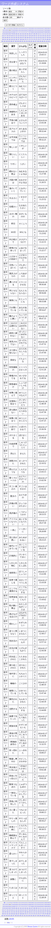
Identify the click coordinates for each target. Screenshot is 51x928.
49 (30, 30)
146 (21, 37)
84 (38, 32)
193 (27, 41)
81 (34, 32)
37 (11, 30)
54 (38, 30)
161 (5, 39)
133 (41, 35)
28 (45, 28)
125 (23, 35)
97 (11, 34)
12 (19, 28)
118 (7, 35)
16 (25, 28)
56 (42, 30)
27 (43, 28)
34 (6, 30)
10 (16, 28)
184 (7, 41)
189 (18, 41)
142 (12, 37)
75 (24, 32)
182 (2, 41)
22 (35, 28)
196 (33, 41)
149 (27, 37)
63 (5, 32)
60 (48, 30)
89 (46, 32)
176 (38, 39)
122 (16, 35)
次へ (49, 41)
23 (37, 28)
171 (27, 39)
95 (8, 34)
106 (30, 34)
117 (5, 35)
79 (30, 32)
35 (8, 30)
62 (3, 32)
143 (14, 37)
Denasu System (32, 926)
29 (46, 28)
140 (7, 37)
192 (25, 41)
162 (7, 39)
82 (35, 32)
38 (13, 30)
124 (21, 35)
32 (3, 30)
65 (8, 32)
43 (21, 30)
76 (25, 32)
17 (27, 28)
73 (21, 32)
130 (34, 35)
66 (9, 32)
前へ (5, 28)
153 (36, 37)
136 (47, 35)
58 (45, 30)
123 (18, 35)
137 (50, 35)
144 (16, 37)
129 (32, 35)
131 (36, 35)
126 (25, 35)
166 (16, 39)
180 (47, 39)
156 (43, 37)
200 (42, 41)
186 (11, 41)
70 (16, 32)
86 (42, 32)
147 (23, 37)
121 (14, 35)
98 (12, 34)
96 (9, 34)
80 (32, 32)
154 (38, 37)
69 (14, 32)
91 (50, 32)
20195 (11, 919)
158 (47, 37)
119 (10, 35)
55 (40, 30)
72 (19, 32)
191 (22, 41)
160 (3, 39)
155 (41, 37)
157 (45, 37)
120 (12, 35)
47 (27, 30)
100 (16, 34)
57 (43, 30)
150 (30, 37)
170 (25, 39)
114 (47, 34)
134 (43, 35)
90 (48, 32)
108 (34, 34)
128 (30, 35)
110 (38, 34)
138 (3, 37)
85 (40, 32)
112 (43, 34)
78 (29, 32)
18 (29, 28)
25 (40, 28)
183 (4, 41)
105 (27, 34)
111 (41, 34)
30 (48, 28)
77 (27, 32)
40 (16, 30)
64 (6, 32)
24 (38, 28)
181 (50, 39)
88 (45, 32)
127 (27, 35)
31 (50, 28)
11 (17, 28)
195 (31, 41)
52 (35, 30)
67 (11, 32)
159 (50, 37)
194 (29, 41)
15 (24, 28)
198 (38, 41)
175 (36, 39)
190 (20, 41)
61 (50, 30)
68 (13, 32)
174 (34, 39)
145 (18, 37)
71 (17, 32)
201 (45, 41)
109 (36, 34)
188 (16, 41)
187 (13, 41)
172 (30, 39)
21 (34, 28)
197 (36, 41)
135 (45, 35)
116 (3, 35)
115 (50, 34)
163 (10, 39)
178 (43, 39)
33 (5, 30)
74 (22, 32)
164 (12, 39)
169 (23, 39)
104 (25, 34)
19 (30, 28)
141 (10, 37)
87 (43, 32)
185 (9, 41)
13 (21, 28)
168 (21, 39)
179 (45, 39)
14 (22, 28)
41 (17, 30)
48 (29, 30)
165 (14, 39)
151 (32, 37)
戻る (8, 922)
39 (14, 30)
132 (38, 35)
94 (6, 34)
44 (22, 30)
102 (21, 34)
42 (19, 30)
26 (42, 28)
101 (18, 34)
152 (34, 37)
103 (23, 34)
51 (34, 30)
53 (37, 30)
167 (18, 39)
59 (46, 30)
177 (41, 39)
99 (14, 34)
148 (25, 37)
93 (4, 34)
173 (32, 39)
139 (5, 37)
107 (32, 34)
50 (32, 30)
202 (47, 41)
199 (40, 41)
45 (24, 30)
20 (32, 28)
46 (25, 30)
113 (45, 34)
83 (37, 32)
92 (3, 34)
